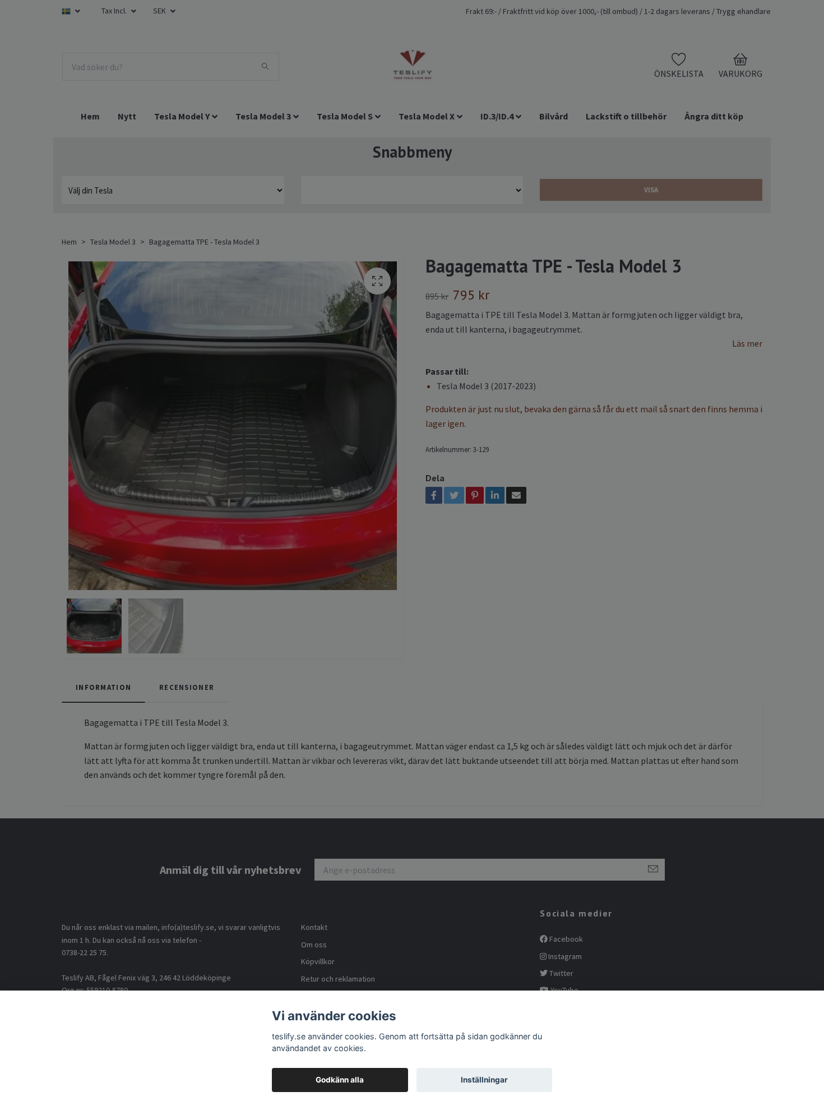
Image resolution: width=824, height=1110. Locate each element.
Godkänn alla (340, 1079)
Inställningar (484, 1079)
